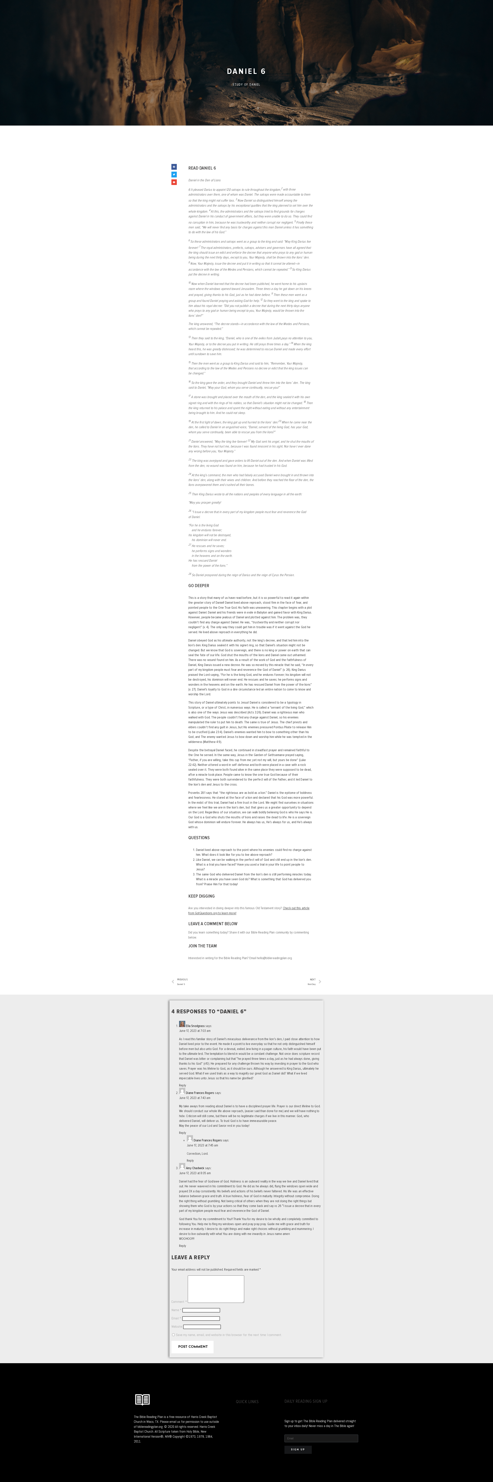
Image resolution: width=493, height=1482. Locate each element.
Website (176, 1326)
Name (176, 1310)
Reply (182, 1085)
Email (176, 1318)
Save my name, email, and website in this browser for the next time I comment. (229, 1335)
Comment (179, 1302)
